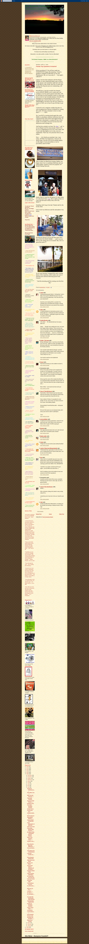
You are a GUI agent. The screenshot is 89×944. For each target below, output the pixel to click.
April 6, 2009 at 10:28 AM (44, 365)
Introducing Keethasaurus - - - (30, 790)
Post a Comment (40, 511)
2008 (27, 927)
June (28, 784)
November (29, 776)
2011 (27, 770)
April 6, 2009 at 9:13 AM (44, 337)
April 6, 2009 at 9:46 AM (44, 359)
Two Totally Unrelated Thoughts (29, 806)
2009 (27, 773)
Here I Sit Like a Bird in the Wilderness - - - (30, 845)
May (28, 785)
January (29, 925)
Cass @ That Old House (46, 391)
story (30, 214)
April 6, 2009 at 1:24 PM (44, 433)
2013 (27, 768)
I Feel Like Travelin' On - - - (30, 854)
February (29, 924)
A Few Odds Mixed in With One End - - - (30, 829)
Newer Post (38, 514)
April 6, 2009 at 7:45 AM (44, 306)
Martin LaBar (43, 436)
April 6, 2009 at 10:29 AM (44, 388)
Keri (41, 457)
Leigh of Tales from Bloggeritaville (48, 448)
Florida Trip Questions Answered (29, 905)
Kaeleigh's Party (30, 803)
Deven (41, 362)
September (29, 779)
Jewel (41, 292)
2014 (27, 766)
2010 (27, 772)
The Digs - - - (30, 891)
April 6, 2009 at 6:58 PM (44, 499)
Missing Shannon (30, 815)
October (29, 778)
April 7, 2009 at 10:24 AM (44, 508)
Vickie (41, 442)
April (28, 787)
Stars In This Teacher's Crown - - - (30, 838)
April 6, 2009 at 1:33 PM (44, 439)
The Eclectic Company (37, 6)
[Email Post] (51, 287)
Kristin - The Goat (44, 340)
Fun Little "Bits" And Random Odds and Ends (31, 898)
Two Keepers (30, 910)
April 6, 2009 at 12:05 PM (44, 425)
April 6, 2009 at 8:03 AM (44, 317)
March (28, 922)
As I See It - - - (30, 892)
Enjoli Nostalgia (30, 914)
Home (50, 514)
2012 (27, 769)
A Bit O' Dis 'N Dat (31, 826)
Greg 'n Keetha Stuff (29, 931)
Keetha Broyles (35, 35)
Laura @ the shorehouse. (46, 486)
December (29, 775)
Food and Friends (31, 878)
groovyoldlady (43, 419)
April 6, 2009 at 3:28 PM (44, 474)
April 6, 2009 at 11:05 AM (44, 416)
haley (41, 309)
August (29, 781)
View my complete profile (35, 40)
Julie (41, 502)
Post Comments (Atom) (47, 517)
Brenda (42, 428)
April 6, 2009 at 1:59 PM (44, 445)
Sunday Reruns (30, 808)
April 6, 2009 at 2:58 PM (44, 454)
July (28, 782)
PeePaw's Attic (30, 915)
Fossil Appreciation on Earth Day (31, 824)
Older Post (61, 514)
